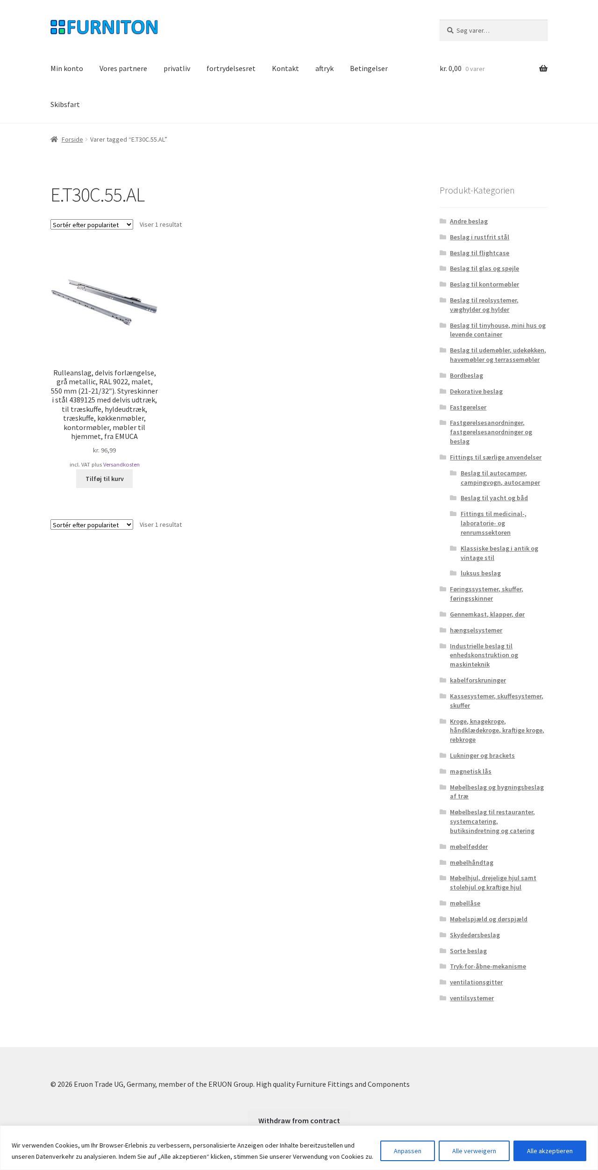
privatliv (177, 68)
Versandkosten (121, 464)
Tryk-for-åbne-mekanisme (488, 966)
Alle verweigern (474, 1151)
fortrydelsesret (231, 68)
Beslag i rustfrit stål (479, 237)
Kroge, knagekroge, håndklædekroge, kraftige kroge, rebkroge (497, 730)
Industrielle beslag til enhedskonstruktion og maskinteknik (484, 655)
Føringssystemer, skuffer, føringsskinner (486, 594)
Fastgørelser (468, 407)
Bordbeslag (466, 375)
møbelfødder (469, 846)
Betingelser (369, 68)
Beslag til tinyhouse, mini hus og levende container (498, 330)
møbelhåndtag (471, 862)
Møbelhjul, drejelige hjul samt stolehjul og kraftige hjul (493, 882)
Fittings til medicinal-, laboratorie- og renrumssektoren (494, 523)
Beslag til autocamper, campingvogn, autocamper (500, 478)
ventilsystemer (472, 998)
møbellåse (465, 903)
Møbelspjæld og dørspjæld (488, 919)
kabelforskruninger (478, 680)
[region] (299, 1148)
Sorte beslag (468, 951)
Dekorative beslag (476, 391)
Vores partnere (123, 68)
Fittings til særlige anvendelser (495, 457)
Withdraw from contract (299, 1120)
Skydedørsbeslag (475, 935)
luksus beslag (481, 573)
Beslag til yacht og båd (494, 498)
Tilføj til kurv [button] (104, 478)
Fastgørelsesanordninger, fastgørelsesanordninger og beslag (491, 431)
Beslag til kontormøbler (484, 284)
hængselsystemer (476, 630)
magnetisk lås (470, 771)
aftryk (324, 68)
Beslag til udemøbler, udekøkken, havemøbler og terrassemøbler (498, 355)
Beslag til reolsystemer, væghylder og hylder (484, 305)
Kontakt (285, 68)
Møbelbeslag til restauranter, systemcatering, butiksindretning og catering (492, 821)
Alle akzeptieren (550, 1151)
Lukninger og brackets (482, 755)
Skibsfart (65, 104)
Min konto (66, 68)
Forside (72, 139)
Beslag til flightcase (479, 253)
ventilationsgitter (476, 982)
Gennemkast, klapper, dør (487, 614)
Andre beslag (469, 221)
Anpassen (407, 1151)
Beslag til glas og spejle (484, 268)
